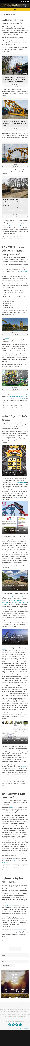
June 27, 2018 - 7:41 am (14, 781)
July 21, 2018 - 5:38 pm (14, 405)
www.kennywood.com (22, 1018)
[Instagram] (26, 1)
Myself (4, 236)
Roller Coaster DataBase (18, 597)
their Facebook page (21, 482)
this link (7, 338)
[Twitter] (23, 1)
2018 (4, 868)
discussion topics (19, 929)
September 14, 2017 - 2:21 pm (15, 940)
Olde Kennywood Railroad (19, 868)
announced (12, 807)
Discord (23, 398)
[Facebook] (21, 1)
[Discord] (28, 1)
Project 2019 (17, 783)
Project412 (22, 783)
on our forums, (9, 226)
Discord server (20, 226)
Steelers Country (16, 238)
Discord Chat (14, 768)
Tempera (20, 1028)
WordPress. (25, 1028)
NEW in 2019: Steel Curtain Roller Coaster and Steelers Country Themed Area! (13, 251)
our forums (23, 766)
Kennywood (10, 783)
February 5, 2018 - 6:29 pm (14, 866)
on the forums (15, 860)
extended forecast (15, 995)
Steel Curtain (9, 238)
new (13, 868)
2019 (4, 238)
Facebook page (11, 905)
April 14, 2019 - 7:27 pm (14, 236)
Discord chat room (6, 862)
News (23, 236)
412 (7, 783)
